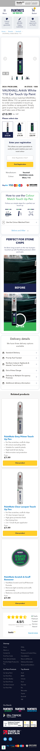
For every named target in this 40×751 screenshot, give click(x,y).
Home (4, 31)
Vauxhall (18, 31)
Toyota (23, 693)
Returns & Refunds (26, 659)
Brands (10, 31)
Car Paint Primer (8, 682)
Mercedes (24, 690)
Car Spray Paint (7, 673)
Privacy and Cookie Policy (28, 653)
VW (22, 699)
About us (6, 650)
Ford (22, 682)
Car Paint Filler (7, 687)
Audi (22, 673)
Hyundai (23, 684)
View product (20, 463)
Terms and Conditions (27, 665)
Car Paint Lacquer (8, 684)
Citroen (23, 679)
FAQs (22, 647)
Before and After (18, 231)
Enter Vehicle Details (9, 659)
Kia (22, 687)
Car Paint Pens (7, 676)
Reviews (23, 650)
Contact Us (6, 653)
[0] (36, 10)
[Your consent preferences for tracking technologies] (4, 747)
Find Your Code (8, 656)
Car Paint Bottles (8, 679)
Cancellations (25, 656)
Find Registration (20, 164)
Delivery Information (27, 662)
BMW (22, 676)
